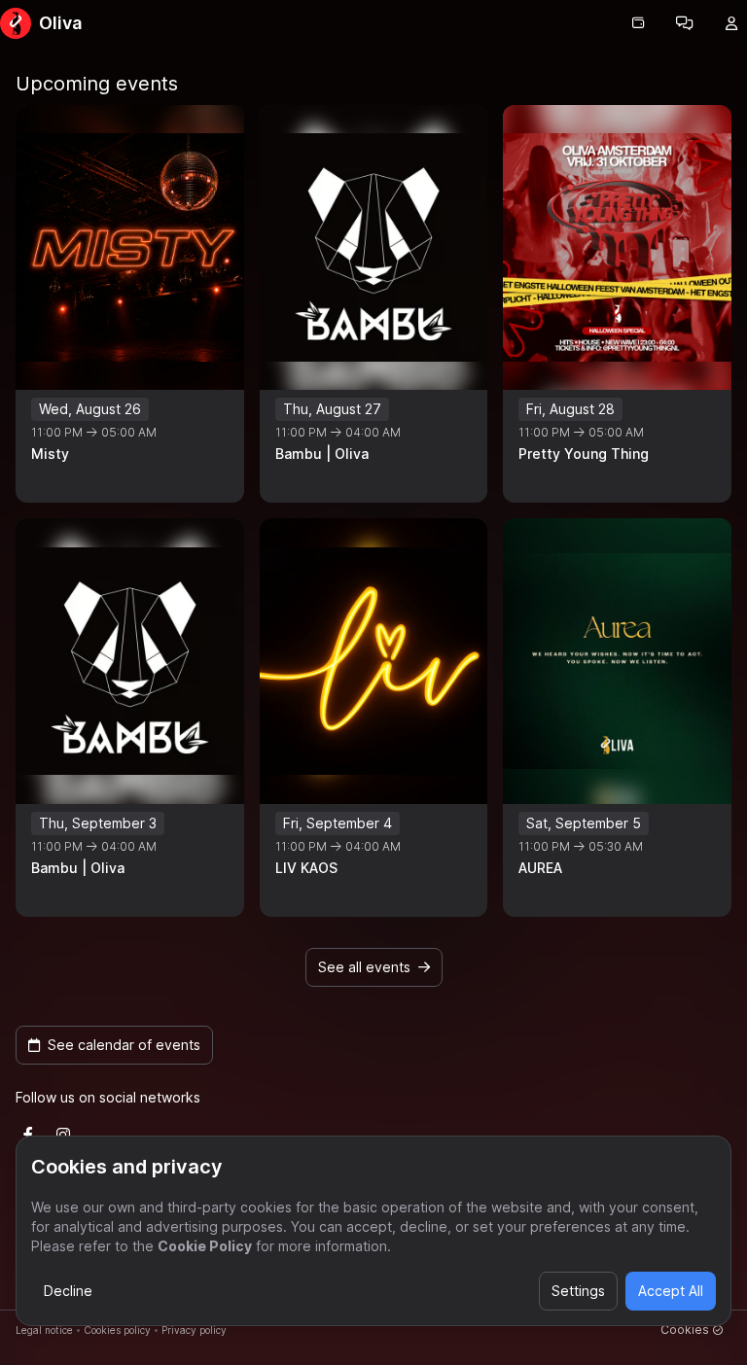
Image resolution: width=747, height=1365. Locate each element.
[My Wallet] (638, 23)
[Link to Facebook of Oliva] (28, 1134)
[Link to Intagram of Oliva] (63, 1134)
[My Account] (731, 23)
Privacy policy (194, 1330)
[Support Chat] (684, 23)
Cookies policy (117, 1330)
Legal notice (44, 1330)
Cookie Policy (205, 1246)
